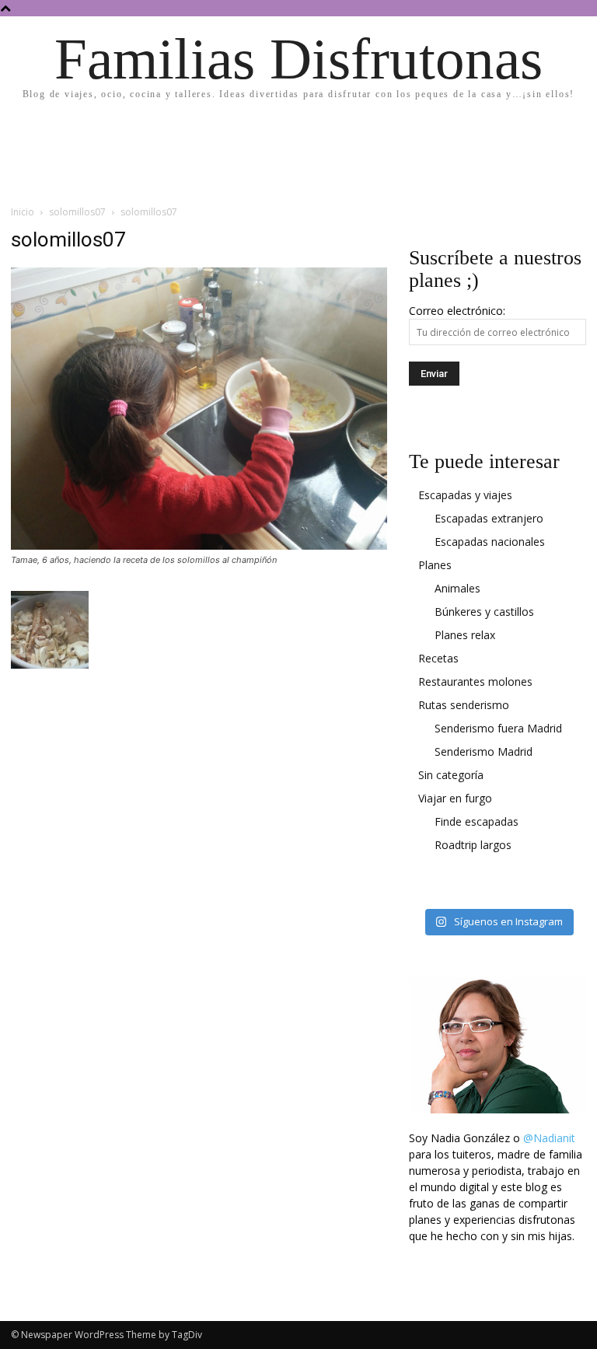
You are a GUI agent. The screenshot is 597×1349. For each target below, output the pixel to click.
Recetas (438, 658)
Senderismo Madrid (483, 751)
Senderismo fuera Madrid (498, 728)
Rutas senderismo (463, 704)
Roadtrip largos (473, 844)
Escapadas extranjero (489, 518)
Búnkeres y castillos (484, 611)
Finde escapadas (476, 821)
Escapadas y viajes (465, 495)
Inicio (22, 211)
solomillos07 (77, 211)
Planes (435, 564)
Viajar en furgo (455, 798)
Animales (457, 588)
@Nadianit (549, 1138)
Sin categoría (451, 774)
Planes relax (465, 634)
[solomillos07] (199, 545)
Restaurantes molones (475, 681)
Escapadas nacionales (490, 541)
